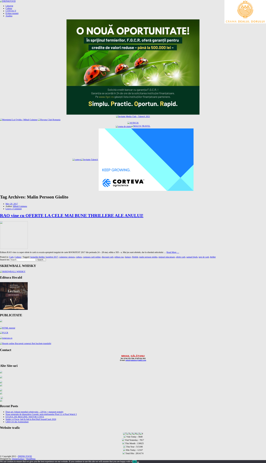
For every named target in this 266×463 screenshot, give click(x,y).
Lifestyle (9, 6)
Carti (11, 257)
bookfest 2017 (52, 257)
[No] (138, 462)
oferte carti (180, 257)
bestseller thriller (37, 257)
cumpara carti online (92, 257)
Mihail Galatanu (20, 206)
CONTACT (11, 11)
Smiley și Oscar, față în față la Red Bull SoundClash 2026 (31, 419)
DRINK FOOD (25, 456)
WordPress (30, 459)
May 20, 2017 (12, 204)
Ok (134, 462)
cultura (79, 257)
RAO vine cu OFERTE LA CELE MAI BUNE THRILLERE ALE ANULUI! (71, 215)
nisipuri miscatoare (166, 257)
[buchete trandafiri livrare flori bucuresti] (25, 343)
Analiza (9, 16)
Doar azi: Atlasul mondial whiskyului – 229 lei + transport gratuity (34, 412)
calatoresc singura (67, 257)
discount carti (107, 257)
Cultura (9, 8)
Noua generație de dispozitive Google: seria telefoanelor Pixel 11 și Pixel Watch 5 (41, 414)
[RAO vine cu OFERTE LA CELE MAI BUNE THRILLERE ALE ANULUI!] (14, 248)
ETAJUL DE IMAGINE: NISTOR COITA (25, 417)
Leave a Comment (14, 209)
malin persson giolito (148, 257)
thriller (213, 257)
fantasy (128, 257)
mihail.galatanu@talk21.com (136, 360)
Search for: (5, 259)
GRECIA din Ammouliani (17, 422)
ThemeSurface (18, 459)
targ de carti (204, 257)
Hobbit (135, 257)
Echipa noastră (12, 13)
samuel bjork (192, 257)
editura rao (119, 257)
